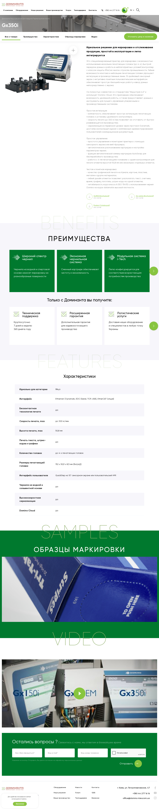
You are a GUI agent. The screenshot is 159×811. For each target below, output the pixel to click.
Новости (78, 787)
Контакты (93, 10)
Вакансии (95, 798)
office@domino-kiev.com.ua (136, 798)
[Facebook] (155, 788)
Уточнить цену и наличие (140, 36)
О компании (8, 10)
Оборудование (22, 10)
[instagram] (155, 797)
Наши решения (37, 10)
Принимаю (20, 804)
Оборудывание (60, 787)
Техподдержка (80, 10)
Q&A (93, 793)
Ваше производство (54, 10)
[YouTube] (155, 792)
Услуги (68, 10)
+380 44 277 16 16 (141, 793)
